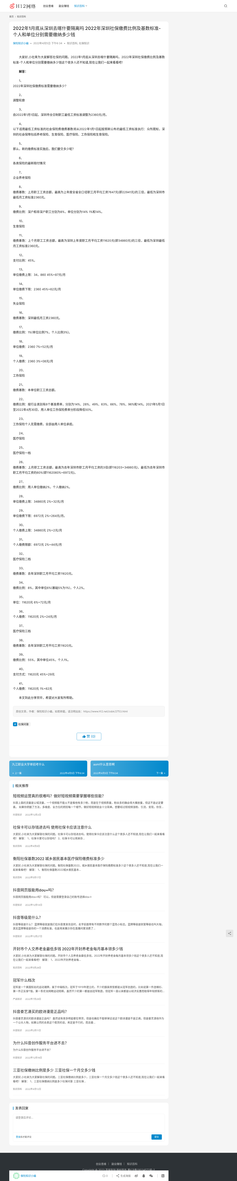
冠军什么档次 (24, 980)
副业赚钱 (64, 5)
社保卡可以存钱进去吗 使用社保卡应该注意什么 (52, 827)
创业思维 (48, 5)
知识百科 (79, 5)
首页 (11, 16)
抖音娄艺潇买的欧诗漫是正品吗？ (41, 1012)
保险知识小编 (21, 43)
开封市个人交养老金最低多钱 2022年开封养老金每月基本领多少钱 (68, 949)
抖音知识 (17, 814)
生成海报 (125, 1175)
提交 (156, 1137)
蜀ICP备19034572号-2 (141, 1169)
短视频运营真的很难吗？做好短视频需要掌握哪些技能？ (59, 796)
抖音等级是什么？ (28, 917)
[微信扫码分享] (150, 1175)
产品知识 (17, 999)
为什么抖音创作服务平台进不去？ (41, 1043)
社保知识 (84, 43)
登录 (18, 1137)
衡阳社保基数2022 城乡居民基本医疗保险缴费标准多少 (58, 859)
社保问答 (23, 724)
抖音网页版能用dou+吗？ (34, 890)
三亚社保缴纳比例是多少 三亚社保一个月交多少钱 (54, 1070)
